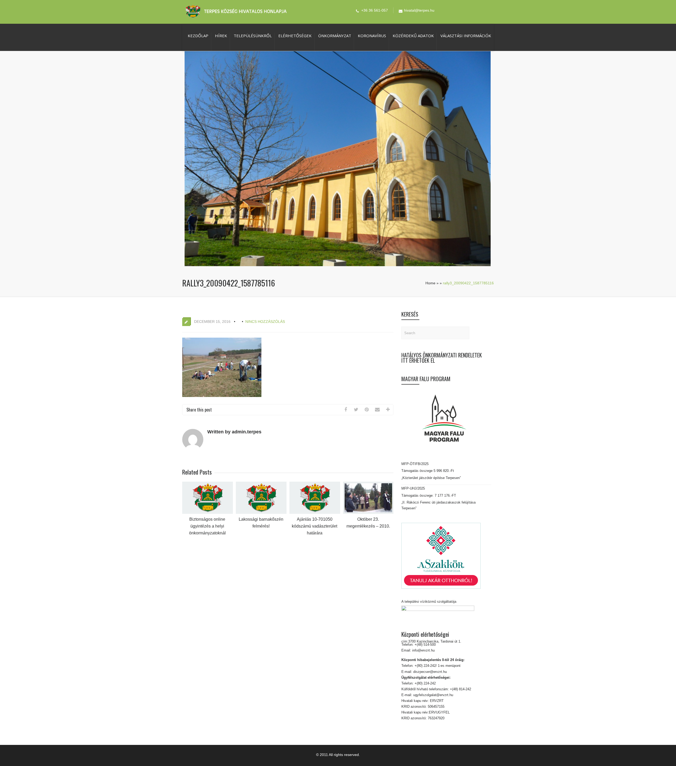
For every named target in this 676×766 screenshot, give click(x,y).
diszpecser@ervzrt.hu (429, 672)
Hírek (221, 35)
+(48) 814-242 (460, 689)
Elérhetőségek (295, 35)
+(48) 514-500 (425, 645)
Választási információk (465, 35)
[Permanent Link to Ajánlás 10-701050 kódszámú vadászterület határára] (314, 513)
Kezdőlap (198, 35)
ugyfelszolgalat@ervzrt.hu (432, 695)
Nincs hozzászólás (265, 321)
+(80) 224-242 (425, 683)
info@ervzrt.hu (423, 650)
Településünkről (253, 35)
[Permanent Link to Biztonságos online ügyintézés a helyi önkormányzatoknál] (207, 513)
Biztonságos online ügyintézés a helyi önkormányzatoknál (207, 526)
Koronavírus (372, 35)
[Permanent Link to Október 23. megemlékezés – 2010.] (368, 513)
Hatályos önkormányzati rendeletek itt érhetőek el (441, 357)
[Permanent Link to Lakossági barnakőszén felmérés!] (261, 513)
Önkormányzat (334, 35)
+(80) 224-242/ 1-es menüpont (438, 666)
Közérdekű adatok (413, 35)
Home (430, 283)
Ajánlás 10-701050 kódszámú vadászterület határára (314, 526)
